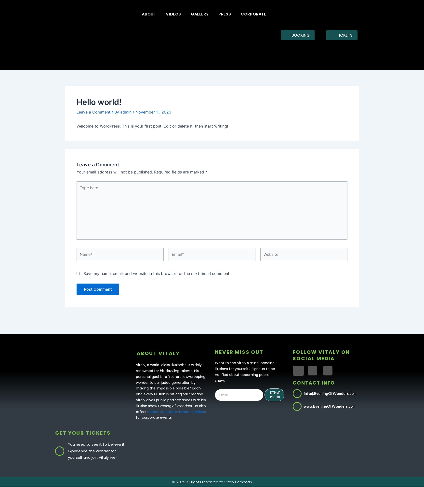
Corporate (253, 14)
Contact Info (314, 383)
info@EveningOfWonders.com (330, 393)
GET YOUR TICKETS (83, 433)
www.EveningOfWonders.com (330, 406)
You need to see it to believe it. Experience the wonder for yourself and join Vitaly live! (96, 451)
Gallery (200, 14)
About (149, 14)
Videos (173, 14)
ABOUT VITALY (158, 353)
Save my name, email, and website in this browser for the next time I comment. (156, 273)
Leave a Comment (93, 112)
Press (224, 14)
